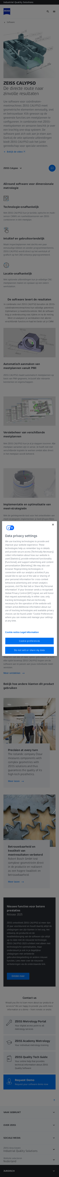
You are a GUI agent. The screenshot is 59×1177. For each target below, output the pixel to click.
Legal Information (29, 632)
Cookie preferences (29, 641)
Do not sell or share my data (29, 650)
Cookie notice (12, 632)
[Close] (53, 524)
